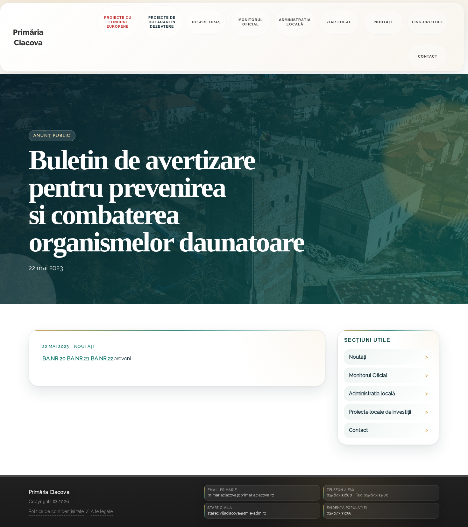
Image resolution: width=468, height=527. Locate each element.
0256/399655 (339, 513)
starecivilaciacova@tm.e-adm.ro (237, 513)
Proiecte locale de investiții (380, 412)
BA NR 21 (78, 358)
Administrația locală (372, 393)
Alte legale (102, 511)
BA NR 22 (102, 358)
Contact (358, 430)
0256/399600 (339, 495)
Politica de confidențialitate (56, 511)
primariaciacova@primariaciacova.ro (241, 495)
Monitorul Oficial (368, 375)
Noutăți (84, 346)
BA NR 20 (54, 358)
